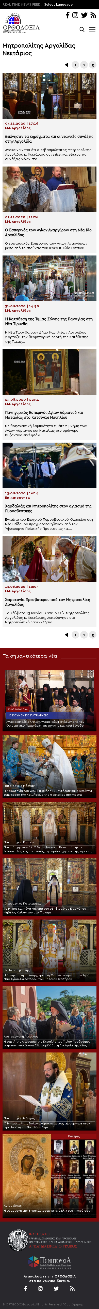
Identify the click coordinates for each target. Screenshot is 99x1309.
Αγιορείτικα (12, 1205)
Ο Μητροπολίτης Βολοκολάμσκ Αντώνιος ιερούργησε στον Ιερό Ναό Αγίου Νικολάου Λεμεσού (47, 1125)
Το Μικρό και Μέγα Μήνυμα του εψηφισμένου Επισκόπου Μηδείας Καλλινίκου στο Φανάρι (45, 910)
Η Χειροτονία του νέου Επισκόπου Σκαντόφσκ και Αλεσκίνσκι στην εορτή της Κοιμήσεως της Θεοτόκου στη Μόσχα (48, 792)
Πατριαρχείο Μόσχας (19, 785)
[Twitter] (84, 15)
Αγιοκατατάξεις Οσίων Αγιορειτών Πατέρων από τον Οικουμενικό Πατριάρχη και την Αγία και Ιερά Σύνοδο (45, 723)
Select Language (58, 4)
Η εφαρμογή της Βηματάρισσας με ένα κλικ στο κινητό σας (47, 1210)
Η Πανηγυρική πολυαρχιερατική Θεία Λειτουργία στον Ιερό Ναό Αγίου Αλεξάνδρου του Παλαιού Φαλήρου (47, 977)
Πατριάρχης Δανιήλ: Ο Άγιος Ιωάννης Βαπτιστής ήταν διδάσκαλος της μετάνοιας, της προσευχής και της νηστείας (48, 849)
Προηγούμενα (67, 65)
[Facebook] (67, 15)
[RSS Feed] (93, 15)
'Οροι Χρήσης (73, 1304)
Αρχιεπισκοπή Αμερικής (21, 1036)
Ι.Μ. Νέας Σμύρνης (17, 970)
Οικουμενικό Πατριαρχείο (28, 715)
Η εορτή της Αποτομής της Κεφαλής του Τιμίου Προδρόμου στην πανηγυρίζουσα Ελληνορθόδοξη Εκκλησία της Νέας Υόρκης (47, 1043)
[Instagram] (75, 15)
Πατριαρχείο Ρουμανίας (21, 842)
